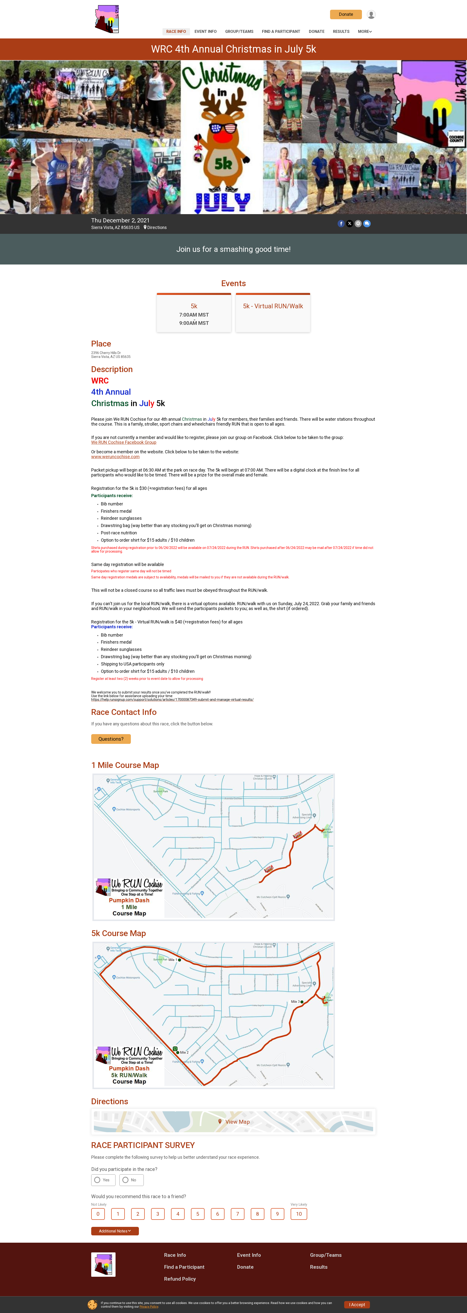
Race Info (176, 31)
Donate (346, 14)
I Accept (357, 1304)
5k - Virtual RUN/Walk (273, 306)
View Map (237, 1122)
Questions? (111, 739)
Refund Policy (180, 1279)
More (363, 31)
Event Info (206, 31)
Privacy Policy (149, 1306)
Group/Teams (239, 31)
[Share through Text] (367, 223)
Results (341, 31)
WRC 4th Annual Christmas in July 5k (233, 49)
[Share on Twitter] (349, 223)
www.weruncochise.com (115, 456)
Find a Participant (281, 31)
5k (194, 306)
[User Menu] (371, 14)
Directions (157, 227)
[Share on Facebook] (341, 223)
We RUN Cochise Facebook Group (123, 442)
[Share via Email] (358, 223)
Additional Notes (113, 1231)
